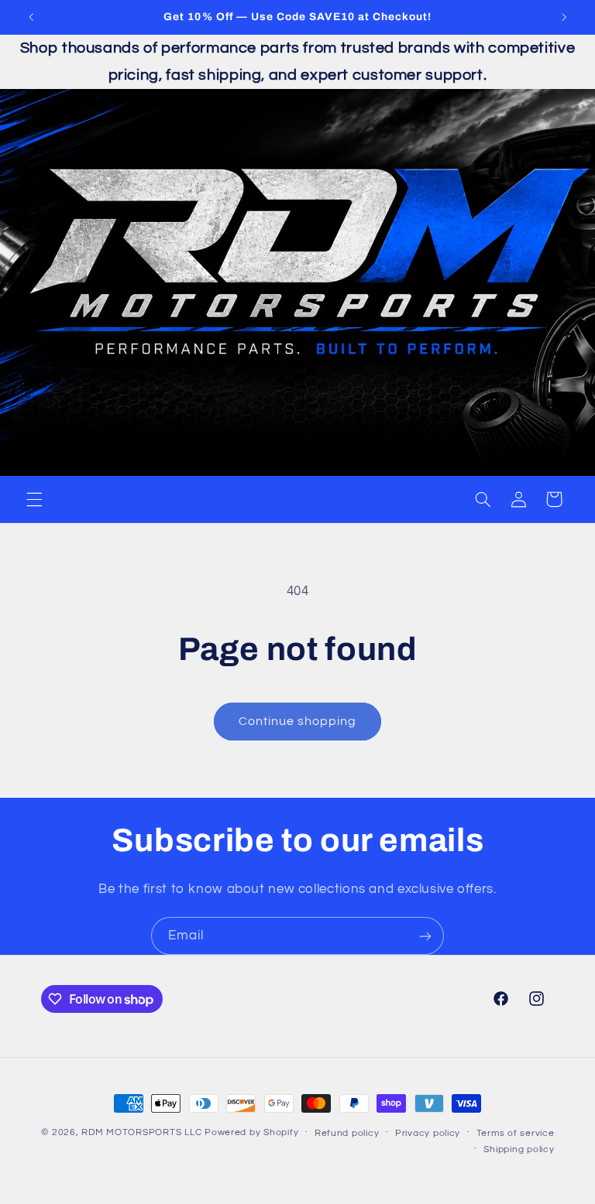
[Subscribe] (425, 936)
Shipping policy (518, 1149)
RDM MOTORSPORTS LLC (141, 1132)
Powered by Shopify (251, 1132)
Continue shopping (298, 721)
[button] (34, 499)
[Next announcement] (564, 17)
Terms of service (515, 1133)
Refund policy (347, 1133)
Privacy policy (427, 1133)
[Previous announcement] (31, 17)
